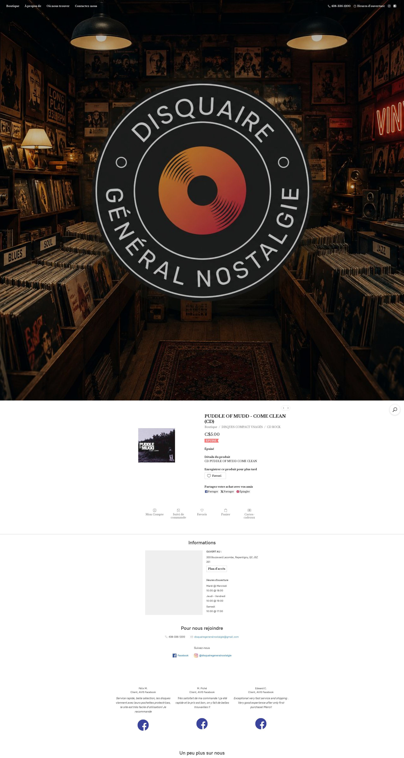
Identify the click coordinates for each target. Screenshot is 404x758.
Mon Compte (155, 514)
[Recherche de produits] (395, 410)
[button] (215, 476)
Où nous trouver (58, 6)
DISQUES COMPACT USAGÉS (242, 426)
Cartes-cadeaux (249, 516)
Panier (225, 514)
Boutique (12, 6)
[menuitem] (283, 408)
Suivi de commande (178, 516)
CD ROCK (273, 426)
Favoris (202, 514)
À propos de (33, 6)
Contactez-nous (86, 6)
